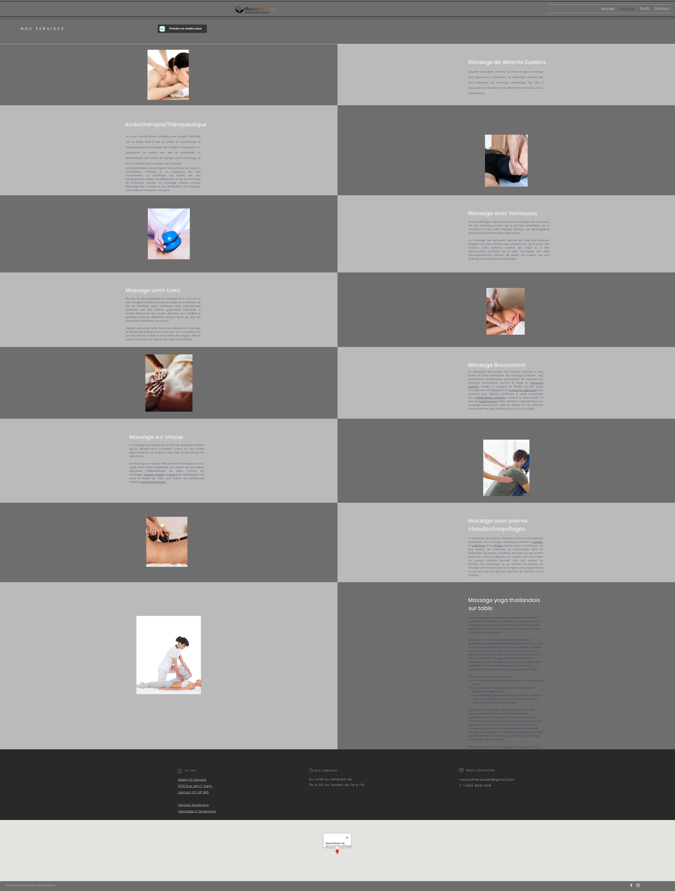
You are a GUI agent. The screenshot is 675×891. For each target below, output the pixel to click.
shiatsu (159, 474)
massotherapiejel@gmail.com (487, 779)
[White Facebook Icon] (631, 885)
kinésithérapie (488, 401)
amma (173, 474)
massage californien (522, 390)
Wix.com (51, 885)
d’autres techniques (153, 482)
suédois (149, 474)
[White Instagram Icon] (638, 885)
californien (478, 545)
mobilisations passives (490, 397)
